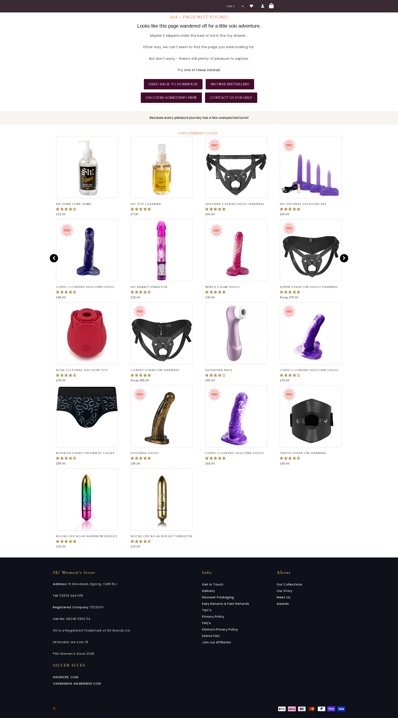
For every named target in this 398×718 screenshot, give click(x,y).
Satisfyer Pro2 (218, 370)
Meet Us (283, 597)
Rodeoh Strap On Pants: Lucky (85, 453)
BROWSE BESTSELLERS (230, 84)
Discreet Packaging (218, 597)
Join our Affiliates (216, 642)
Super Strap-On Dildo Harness (309, 287)
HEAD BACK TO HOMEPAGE (173, 84)
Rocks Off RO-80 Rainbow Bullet (86, 536)
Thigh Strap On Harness (303, 453)
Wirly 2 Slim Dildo (222, 287)
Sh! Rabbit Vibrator (149, 287)
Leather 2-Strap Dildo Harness (234, 204)
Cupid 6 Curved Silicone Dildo (234, 453)
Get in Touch (212, 584)
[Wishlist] (252, 6)
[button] (67, 209)
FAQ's (206, 623)
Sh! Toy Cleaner (146, 204)
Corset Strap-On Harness (155, 370)
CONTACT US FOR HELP (231, 97)
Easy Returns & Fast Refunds (225, 603)
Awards (283, 603)
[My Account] (263, 6)
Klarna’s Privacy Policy (220, 629)
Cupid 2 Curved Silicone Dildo (309, 370)
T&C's (207, 610)
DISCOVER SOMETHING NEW (171, 97)
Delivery (208, 591)
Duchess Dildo (145, 453)
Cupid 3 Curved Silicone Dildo (85, 287)
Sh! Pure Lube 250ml (74, 204)
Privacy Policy (213, 616)
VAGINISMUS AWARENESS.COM (77, 683)
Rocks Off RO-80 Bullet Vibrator (162, 536)
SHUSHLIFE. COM (65, 677)
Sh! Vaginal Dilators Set (303, 204)
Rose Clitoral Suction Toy (82, 370)
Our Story (284, 591)
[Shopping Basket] (271, 6)
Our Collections (289, 584)
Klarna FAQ (211, 636)
